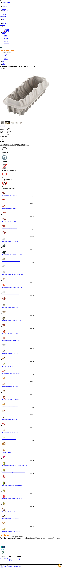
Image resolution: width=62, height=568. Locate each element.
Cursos (1, 558)
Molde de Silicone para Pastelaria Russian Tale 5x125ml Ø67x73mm (11, 267)
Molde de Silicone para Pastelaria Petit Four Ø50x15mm (9, 228)
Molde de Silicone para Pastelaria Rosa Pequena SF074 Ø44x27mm (11, 340)
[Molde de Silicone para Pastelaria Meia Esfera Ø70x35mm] (4, 214)
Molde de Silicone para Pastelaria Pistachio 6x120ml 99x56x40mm (11, 531)
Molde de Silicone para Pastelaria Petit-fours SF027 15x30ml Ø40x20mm (12, 300)
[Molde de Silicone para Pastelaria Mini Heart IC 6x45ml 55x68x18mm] (4, 445)
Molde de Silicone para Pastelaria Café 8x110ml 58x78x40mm (10, 518)
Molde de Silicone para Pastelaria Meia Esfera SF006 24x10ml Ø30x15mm (12, 287)
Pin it (1, 125)
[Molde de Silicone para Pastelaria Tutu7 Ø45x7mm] (4, 438)
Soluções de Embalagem (6, 558)
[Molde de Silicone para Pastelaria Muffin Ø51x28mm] (4, 201)
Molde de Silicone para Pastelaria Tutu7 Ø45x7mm (9, 439)
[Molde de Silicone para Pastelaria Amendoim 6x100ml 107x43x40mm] (4, 524)
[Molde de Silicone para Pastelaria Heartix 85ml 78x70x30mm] (4, 425)
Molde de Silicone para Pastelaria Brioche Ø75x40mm (9, 234)
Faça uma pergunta (2, 126)
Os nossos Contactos (19, 558)
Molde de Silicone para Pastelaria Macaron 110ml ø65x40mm (10, 406)
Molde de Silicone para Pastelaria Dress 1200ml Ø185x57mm (10, 307)
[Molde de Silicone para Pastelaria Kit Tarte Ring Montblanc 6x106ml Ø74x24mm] (4, 273)
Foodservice (3, 3)
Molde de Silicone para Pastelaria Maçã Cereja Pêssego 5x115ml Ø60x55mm (12, 485)
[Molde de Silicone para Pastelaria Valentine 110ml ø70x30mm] (4, 412)
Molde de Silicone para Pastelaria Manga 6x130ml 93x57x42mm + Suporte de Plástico (13, 472)
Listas (5, 10)
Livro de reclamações (16, 566)
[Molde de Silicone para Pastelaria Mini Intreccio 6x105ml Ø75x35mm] (4, 280)
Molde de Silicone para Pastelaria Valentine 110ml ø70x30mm (10, 412)
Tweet (4, 125)
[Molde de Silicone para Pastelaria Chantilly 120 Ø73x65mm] (4, 240)
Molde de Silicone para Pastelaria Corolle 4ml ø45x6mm (9, 419)
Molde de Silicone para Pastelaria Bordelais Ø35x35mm (9, 221)
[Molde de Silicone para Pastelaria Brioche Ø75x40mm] (4, 234)
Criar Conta (3, 13)
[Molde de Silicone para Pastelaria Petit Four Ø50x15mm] (4, 227)
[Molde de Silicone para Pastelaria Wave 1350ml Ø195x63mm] (4, 346)
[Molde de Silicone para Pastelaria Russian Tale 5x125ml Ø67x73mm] (4, 267)
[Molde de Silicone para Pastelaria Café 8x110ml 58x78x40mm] (4, 517)
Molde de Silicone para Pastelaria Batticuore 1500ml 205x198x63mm (11, 320)
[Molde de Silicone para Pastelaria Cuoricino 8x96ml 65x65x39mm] (4, 260)
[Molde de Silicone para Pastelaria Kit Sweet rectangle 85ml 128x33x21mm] (4, 379)
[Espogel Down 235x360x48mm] (4, 451)
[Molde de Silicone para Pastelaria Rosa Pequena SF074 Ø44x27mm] (4, 339)
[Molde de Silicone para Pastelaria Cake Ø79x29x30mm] (4, 194)
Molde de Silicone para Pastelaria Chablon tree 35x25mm (9, 366)
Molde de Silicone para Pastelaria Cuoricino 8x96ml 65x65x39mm (11, 261)
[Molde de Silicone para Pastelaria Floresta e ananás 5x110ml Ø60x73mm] (4, 504)
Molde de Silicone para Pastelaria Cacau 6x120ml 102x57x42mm (10, 511)
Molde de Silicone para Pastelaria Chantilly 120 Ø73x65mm (10, 241)
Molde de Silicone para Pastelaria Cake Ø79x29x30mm (9, 195)
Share (2, 125)
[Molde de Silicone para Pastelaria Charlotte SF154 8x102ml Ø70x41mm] (4, 326)
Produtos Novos (4, 23)
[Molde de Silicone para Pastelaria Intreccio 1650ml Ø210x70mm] (4, 313)
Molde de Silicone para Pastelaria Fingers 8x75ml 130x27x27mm (10, 294)
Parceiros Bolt (10, 560)
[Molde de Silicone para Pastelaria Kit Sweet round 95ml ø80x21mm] (4, 372)
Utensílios (3, 7)
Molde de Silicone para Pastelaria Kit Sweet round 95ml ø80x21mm (11, 373)
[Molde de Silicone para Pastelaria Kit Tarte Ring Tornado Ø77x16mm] (4, 359)
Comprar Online (4, 14)
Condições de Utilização (3, 566)
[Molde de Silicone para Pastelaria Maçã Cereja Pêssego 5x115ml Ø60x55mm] (4, 484)
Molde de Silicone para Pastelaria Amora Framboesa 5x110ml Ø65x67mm (12, 498)
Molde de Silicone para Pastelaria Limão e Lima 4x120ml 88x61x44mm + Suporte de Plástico (14, 465)
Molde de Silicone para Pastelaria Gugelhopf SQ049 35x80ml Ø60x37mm (12, 254)
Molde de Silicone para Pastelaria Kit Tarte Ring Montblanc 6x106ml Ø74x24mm (13, 274)
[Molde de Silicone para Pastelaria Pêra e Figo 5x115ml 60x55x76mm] (4, 491)
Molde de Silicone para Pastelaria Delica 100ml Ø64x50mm (10, 353)
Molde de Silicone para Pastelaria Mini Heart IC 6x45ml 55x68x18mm (11, 445)
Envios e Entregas (19, 559)
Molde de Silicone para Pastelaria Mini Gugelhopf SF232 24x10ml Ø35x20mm (12, 333)
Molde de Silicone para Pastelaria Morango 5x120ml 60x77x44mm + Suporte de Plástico (14, 478)
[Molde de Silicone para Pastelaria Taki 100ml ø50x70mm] (4, 392)
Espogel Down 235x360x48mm (6, 452)
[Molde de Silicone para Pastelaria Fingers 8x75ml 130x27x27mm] (4, 293)
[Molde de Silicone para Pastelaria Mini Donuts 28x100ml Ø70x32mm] (4, 458)
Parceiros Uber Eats (11, 559)
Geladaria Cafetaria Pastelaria (6, 2)
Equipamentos (4, 9)
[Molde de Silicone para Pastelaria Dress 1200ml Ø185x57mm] (4, 306)
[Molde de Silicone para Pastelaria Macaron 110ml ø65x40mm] (4, 405)
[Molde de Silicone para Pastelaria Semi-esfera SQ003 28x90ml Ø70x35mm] (4, 247)
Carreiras (10, 561)
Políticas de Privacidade (10, 566)
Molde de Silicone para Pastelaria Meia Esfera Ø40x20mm (10, 208)
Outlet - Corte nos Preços (5, 20)
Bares (3, 19)
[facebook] (2, 548)
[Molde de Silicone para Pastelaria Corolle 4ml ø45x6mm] (4, 418)
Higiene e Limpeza (4, 6)
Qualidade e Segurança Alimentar (13, 558)
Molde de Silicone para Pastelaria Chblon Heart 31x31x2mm (10, 432)
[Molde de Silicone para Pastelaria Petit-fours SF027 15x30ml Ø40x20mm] (4, 300)
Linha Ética (20, 566)
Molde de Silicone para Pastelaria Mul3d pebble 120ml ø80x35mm (11, 399)
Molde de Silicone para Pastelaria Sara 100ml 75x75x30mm (10, 386)
